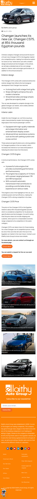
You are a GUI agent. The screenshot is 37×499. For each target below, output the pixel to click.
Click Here (7, 246)
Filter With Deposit (27, 461)
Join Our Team (26, 477)
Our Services (6, 463)
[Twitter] (30, 51)
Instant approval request (26, 467)
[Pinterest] (29, 448)
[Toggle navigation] (33, 3)
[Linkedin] (18, 448)
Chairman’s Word (8, 459)
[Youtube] (15, 448)
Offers (5, 473)
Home (4, 454)
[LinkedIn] (33, 51)
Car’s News (6, 478)
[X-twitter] (22, 448)
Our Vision (6, 468)
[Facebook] (27, 51)
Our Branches (25, 482)
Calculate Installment (25, 455)
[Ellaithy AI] (4, 492)
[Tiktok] (25, 448)
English (22, 3)
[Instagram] (11, 448)
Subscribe (7, 410)
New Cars (24, 472)
